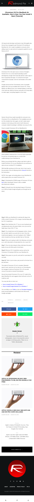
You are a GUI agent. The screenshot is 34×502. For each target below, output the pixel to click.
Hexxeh (24, 170)
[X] (13, 481)
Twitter (14, 289)
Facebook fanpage (26, 289)
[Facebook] (10, 481)
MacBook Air (10, 302)
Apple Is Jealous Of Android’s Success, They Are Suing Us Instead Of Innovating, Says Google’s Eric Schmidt (17, 426)
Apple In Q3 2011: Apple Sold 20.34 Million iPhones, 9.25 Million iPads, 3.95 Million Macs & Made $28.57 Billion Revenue (17, 435)
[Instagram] (17, 481)
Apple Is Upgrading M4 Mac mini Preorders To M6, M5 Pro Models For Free (16, 380)
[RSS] (23, 481)
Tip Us (28, 486)
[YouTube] (20, 481)
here (3, 182)
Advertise (12, 486)
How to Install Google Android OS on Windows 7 (15, 286)
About (6, 486)
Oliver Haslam (5, 384)
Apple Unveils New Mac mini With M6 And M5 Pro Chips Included (16, 411)
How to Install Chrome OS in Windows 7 (13, 284)
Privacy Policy (21, 486)
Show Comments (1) (16, 449)
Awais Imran (13, 9)
